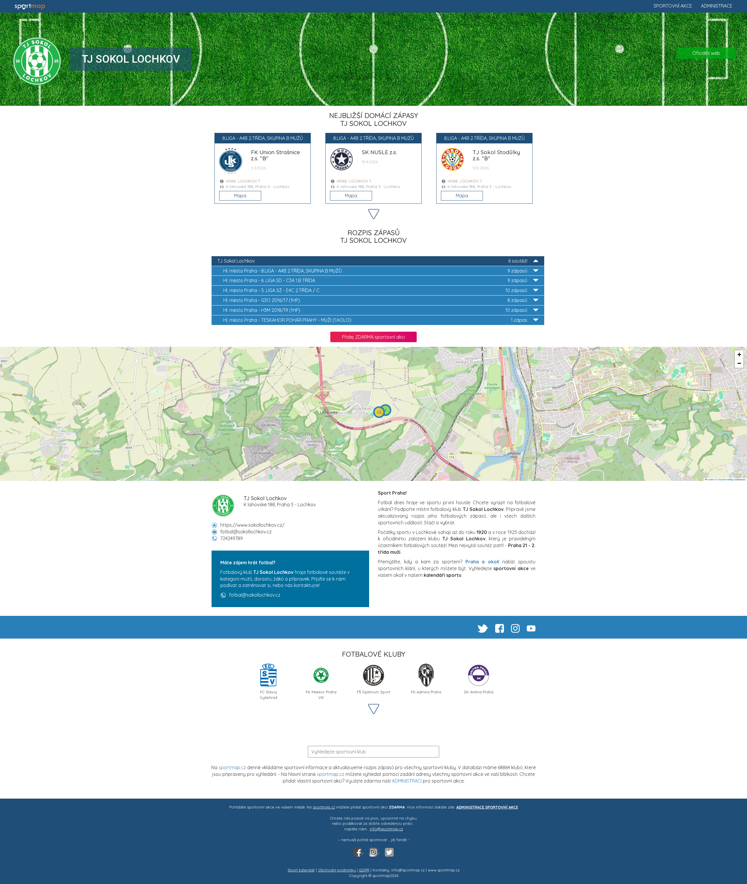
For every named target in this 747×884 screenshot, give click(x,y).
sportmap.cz (232, 767)
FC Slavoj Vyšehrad (268, 694)
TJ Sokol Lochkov (372, 261)
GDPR (364, 870)
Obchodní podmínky (337, 870)
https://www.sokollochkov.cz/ (252, 525)
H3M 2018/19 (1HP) (375, 310)
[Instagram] (374, 851)
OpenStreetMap (725, 479)
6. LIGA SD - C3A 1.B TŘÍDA (375, 280)
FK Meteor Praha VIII (321, 694)
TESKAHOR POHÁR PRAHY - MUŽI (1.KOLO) (375, 320)
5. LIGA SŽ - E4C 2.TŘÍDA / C (375, 290)
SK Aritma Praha (478, 692)
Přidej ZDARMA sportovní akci (373, 337)
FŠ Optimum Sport (373, 692)
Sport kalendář (301, 870)
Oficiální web (706, 53)
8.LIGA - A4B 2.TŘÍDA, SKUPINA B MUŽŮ (375, 271)
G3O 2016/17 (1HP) (375, 300)
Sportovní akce (673, 6)
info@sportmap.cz (386, 829)
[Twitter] (389, 851)
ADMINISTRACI (407, 781)
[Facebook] (358, 851)
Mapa (240, 195)
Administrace (716, 6)
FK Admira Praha (426, 692)
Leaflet (710, 479)
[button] (385, 410)
